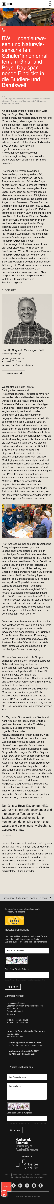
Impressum (28, 1174)
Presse (7, 1174)
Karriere (44, 1174)
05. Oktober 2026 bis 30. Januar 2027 (25, 1045)
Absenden (15, 1130)
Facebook (13, 1185)
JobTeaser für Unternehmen (33, 1177)
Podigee (40, 1185)
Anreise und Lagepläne (21, 1066)
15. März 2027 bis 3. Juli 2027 (22, 1053)
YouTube (34, 1185)
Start (3, 96)
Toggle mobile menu (50, 3)
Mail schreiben (11, 373)
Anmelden (13, 986)
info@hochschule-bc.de (17, 1019)
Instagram (27, 1185)
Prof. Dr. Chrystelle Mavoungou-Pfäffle (23, 350)
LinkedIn (20, 1185)
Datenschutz (17, 1174)
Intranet (37, 1174)
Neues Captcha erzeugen (27, 966)
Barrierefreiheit (16, 1177)
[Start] (7, 3)
